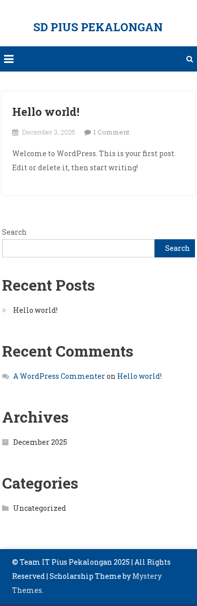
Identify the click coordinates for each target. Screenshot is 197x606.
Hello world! (45, 111)
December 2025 (40, 442)
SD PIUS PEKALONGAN (98, 27)
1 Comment (111, 132)
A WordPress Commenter (59, 376)
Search (14, 232)
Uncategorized (39, 508)
